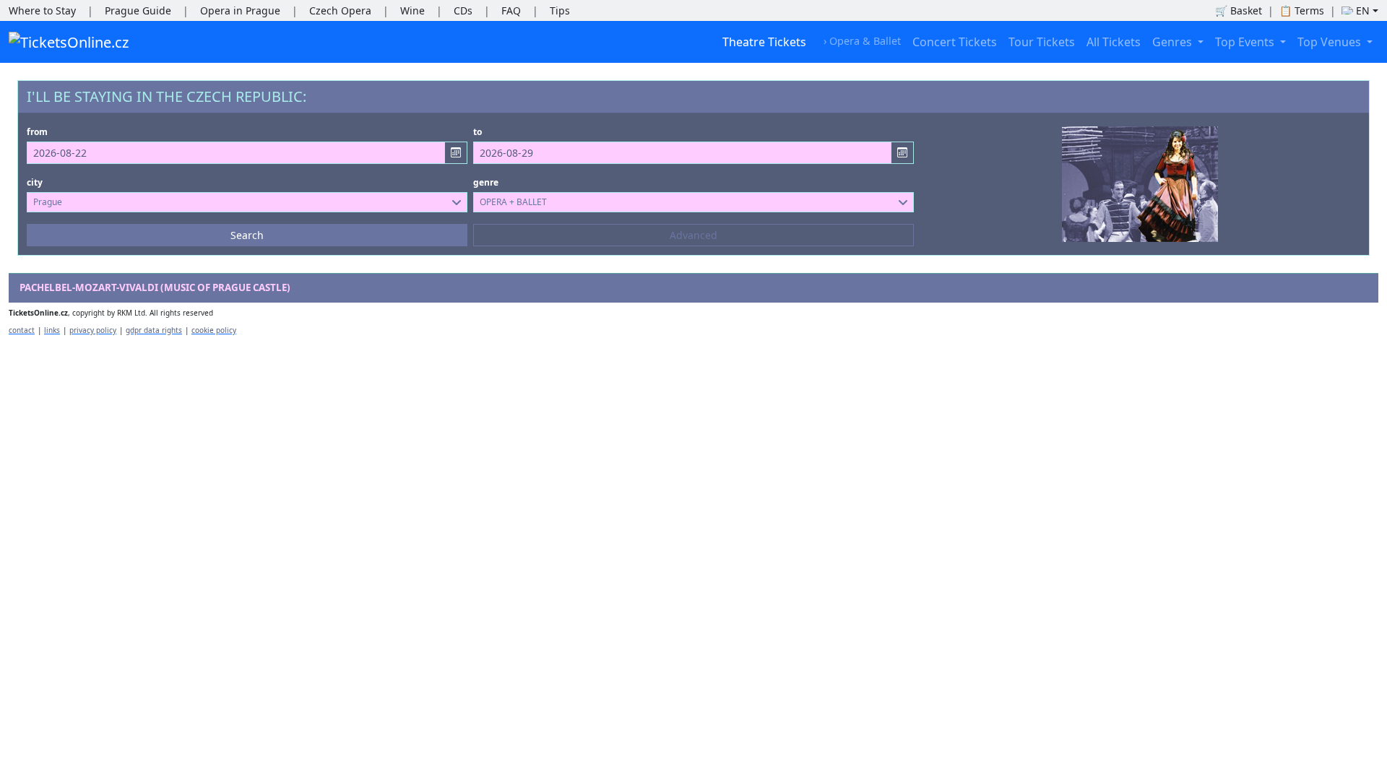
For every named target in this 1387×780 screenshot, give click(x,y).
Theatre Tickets (764, 42)
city (35, 182)
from (37, 132)
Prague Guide (138, 10)
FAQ (511, 10)
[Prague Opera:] (1140, 183)
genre (485, 182)
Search (247, 235)
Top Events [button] (1246, 42)
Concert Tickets (954, 42)
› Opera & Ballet (862, 41)
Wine (412, 10)
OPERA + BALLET (513, 202)
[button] (1359, 10)
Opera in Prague (240, 10)
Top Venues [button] (1330, 42)
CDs (463, 10)
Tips (560, 10)
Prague (47, 202)
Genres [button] (1173, 42)
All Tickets (1113, 42)
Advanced (693, 235)
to (477, 132)
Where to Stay (42, 10)
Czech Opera (340, 10)
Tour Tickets (1041, 42)
